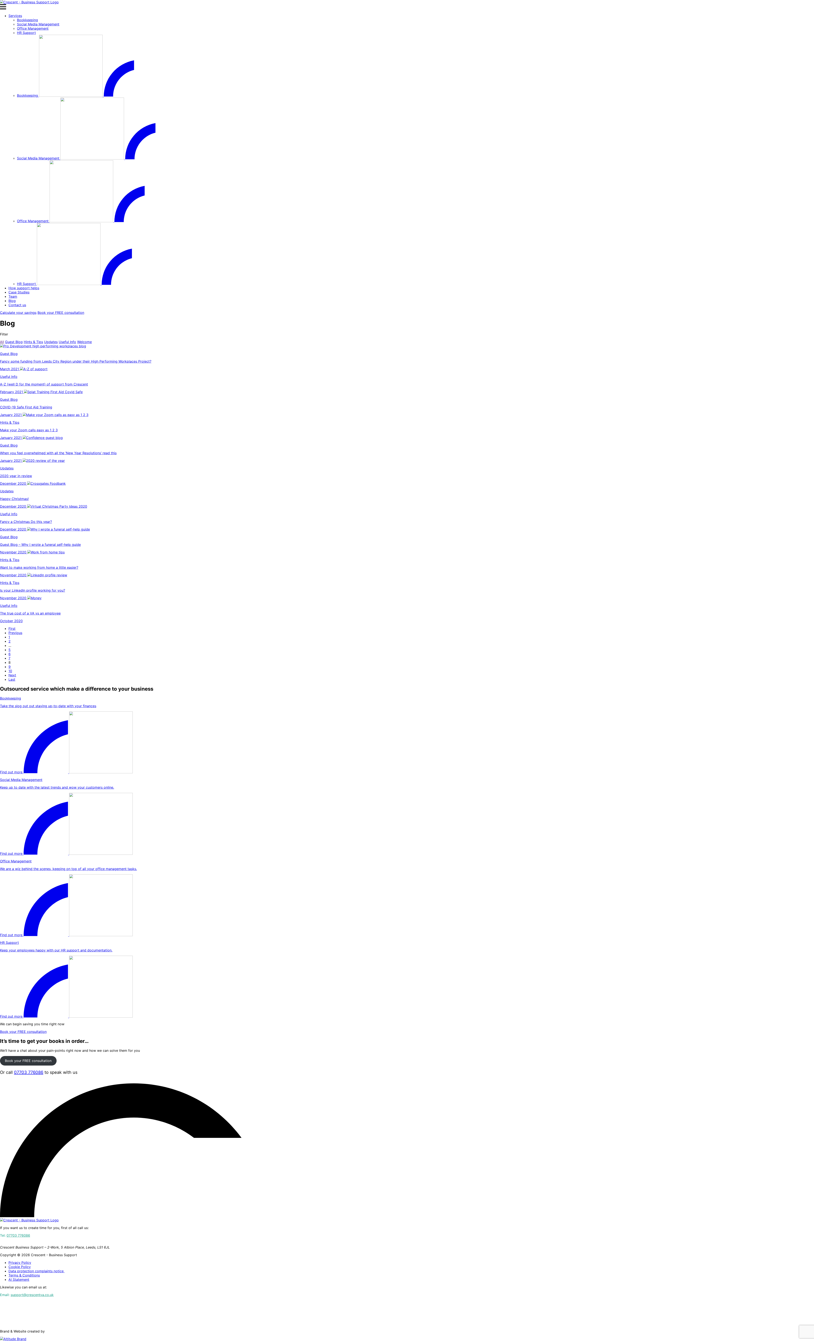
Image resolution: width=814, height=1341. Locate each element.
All (2, 342)
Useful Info (67, 342)
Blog (12, 301)
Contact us (17, 305)
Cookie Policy (19, 1267)
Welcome (84, 342)
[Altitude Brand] (13, 1339)
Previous (15, 633)
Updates (51, 342)
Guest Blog (14, 342)
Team (12, 296)
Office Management (33, 28)
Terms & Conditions (24, 1275)
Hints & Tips (33, 342)
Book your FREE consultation (61, 312)
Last (11, 679)
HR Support (26, 33)
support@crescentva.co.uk (32, 1295)
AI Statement (18, 1279)
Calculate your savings (18, 312)
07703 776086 (28, 1072)
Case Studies (18, 292)
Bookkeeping (27, 20)
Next (12, 675)
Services (15, 16)
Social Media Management (38, 24)
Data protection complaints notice (36, 1271)
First (11, 628)
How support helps (23, 288)
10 (10, 671)
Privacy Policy (19, 1262)
